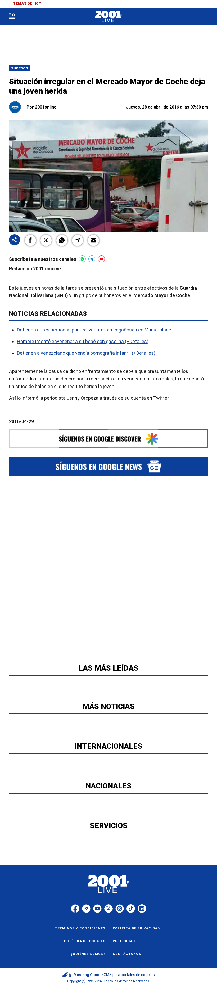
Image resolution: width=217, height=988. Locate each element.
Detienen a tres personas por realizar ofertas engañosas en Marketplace (94, 330)
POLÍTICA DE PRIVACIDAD (136, 928)
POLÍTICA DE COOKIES (84, 941)
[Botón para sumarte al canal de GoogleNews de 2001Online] (108, 466)
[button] (30, 240)
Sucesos (19, 68)
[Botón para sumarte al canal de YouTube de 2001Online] (101, 258)
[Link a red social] (75, 908)
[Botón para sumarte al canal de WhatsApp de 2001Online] (82, 258)
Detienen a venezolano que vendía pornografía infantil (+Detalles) (86, 353)
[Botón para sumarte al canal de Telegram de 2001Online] (91, 258)
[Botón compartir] (14, 240)
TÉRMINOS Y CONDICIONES (80, 928)
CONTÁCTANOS (127, 954)
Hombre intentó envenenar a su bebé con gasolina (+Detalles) (82, 341)
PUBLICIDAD (124, 941)
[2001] (108, 17)
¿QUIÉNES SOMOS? (88, 954)
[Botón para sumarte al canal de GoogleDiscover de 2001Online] (108, 438)
